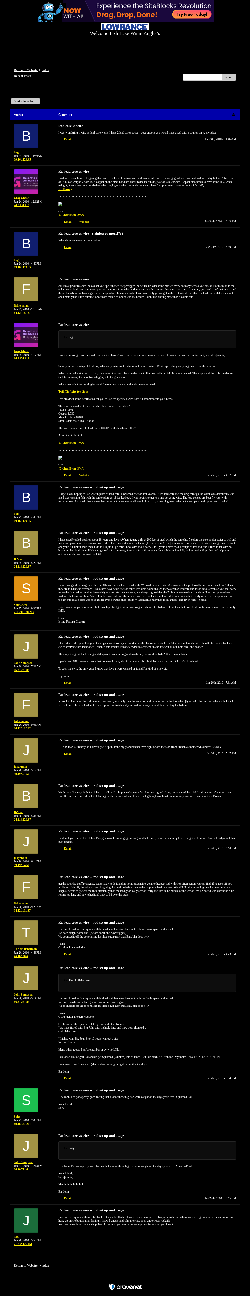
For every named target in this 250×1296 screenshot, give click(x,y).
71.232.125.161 (23, 1244)
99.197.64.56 (21, 774)
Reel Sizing (65, 189)
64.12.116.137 (22, 313)
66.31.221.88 (21, 670)
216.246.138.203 (24, 612)
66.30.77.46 (21, 1169)
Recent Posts (22, 75)
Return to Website (26, 70)
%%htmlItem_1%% (71, 443)
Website (84, 221)
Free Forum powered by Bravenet (125, 1278)
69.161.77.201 (22, 1124)
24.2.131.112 (21, 205)
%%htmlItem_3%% (71, 468)
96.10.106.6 (21, 956)
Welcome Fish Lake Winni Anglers (40, 91)
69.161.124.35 (22, 159)
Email (67, 139)
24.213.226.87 (22, 566)
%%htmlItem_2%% (71, 215)
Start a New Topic (25, 101)
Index (45, 70)
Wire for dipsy (79, 391)
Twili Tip (64, 391)
